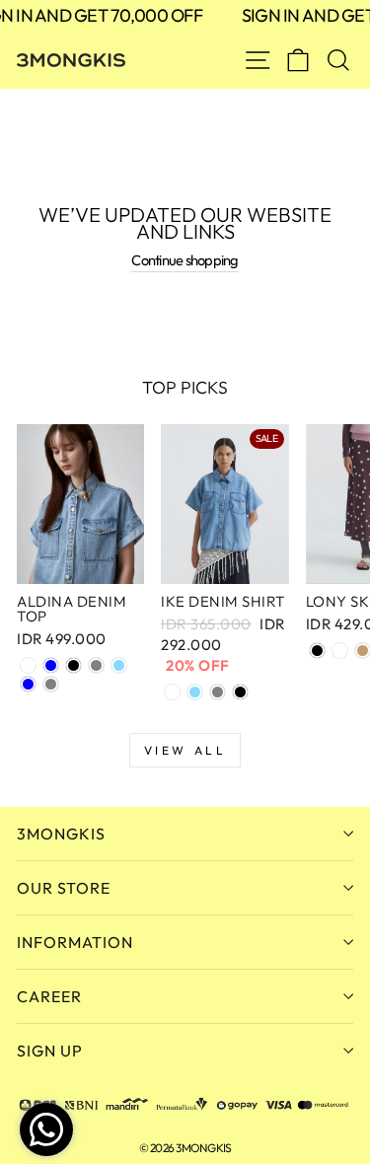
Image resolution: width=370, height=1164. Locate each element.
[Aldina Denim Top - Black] (73, 665)
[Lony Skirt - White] (340, 650)
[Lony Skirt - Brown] (362, 650)
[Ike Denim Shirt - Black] (240, 692)
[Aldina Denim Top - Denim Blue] (50, 665)
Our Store (64, 888)
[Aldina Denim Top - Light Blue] (118, 665)
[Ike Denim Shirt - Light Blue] (194, 692)
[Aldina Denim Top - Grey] (96, 665)
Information (75, 942)
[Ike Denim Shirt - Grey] (217, 692)
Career (49, 996)
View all (185, 750)
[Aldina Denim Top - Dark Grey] (50, 684)
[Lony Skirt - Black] (317, 650)
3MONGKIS (61, 833)
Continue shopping (185, 260)
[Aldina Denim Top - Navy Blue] (28, 684)
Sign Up (50, 1050)
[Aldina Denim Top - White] (28, 665)
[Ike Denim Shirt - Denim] (172, 692)
